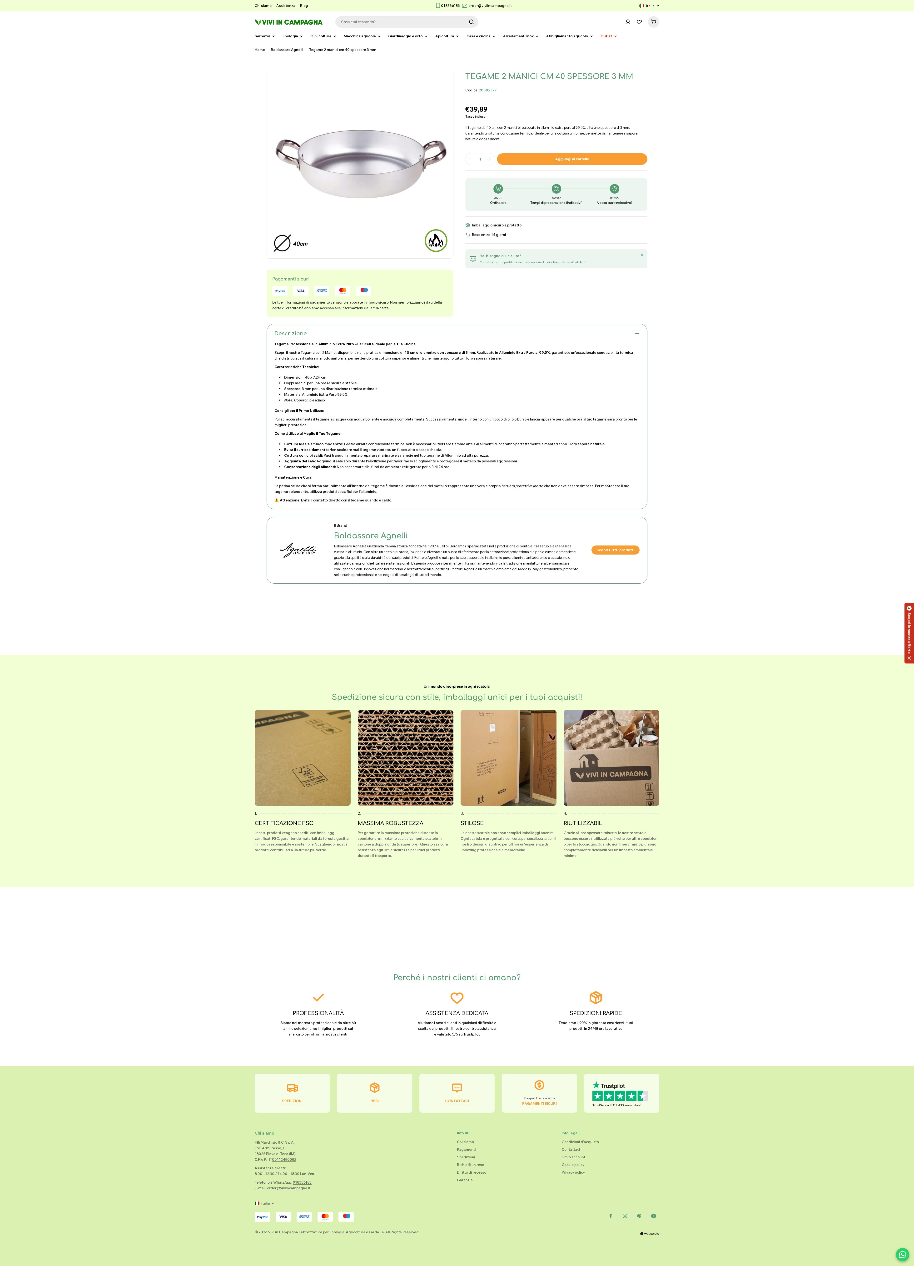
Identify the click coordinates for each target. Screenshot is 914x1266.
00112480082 (284, 1159)
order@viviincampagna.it (490, 5)
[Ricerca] (471, 22)
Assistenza (285, 5)
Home (260, 49)
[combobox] (406, 22)
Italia (650, 6)
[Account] (628, 22)
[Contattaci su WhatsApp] (902, 1254)
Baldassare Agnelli (287, 49)
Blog (304, 5)
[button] (909, 633)
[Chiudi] (641, 255)
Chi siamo (263, 5)
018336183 (450, 5)
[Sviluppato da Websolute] (649, 1237)
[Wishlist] (639, 22)
